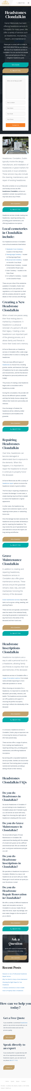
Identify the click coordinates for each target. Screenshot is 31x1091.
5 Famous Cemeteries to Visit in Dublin (13, 987)
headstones (6, 365)
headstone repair (7, 483)
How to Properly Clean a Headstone (12, 990)
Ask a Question (15, 204)
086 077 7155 (16, 71)
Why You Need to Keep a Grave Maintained (14, 979)
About (17, 1081)
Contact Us (9, 1067)
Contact (23, 1081)
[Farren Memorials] (6, 3)
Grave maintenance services (11, 600)
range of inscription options (11, 678)
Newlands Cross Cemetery (14, 249)
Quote (12, 1081)
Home (7, 1081)
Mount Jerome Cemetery (14, 260)
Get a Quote (15, 65)
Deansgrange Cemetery (13, 254)
